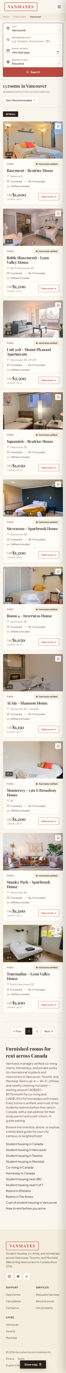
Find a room (20, 16)
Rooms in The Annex (19, 1197)
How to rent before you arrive (26, 1208)
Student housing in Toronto (24, 1156)
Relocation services (47, 1294)
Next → (48, 1031)
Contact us (12, 1307)
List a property (44, 1307)
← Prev (17, 1031)
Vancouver (12, 1324)
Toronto (10, 1331)
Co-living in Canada (19, 1167)
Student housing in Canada (24, 1144)
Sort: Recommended (19, 100)
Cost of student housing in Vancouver (31, 1202)
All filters (10, 114)
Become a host (45, 1301)
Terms (21, 1358)
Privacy (10, 1358)
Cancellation (13, 1301)
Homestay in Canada (20, 1173)
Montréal (11, 1337)
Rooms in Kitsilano (18, 1191)
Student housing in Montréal (25, 1161)
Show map (31, 1364)
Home (6, 16)
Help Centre (13, 1294)
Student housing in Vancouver (26, 1150)
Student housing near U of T (24, 1185)
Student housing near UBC (24, 1179)
